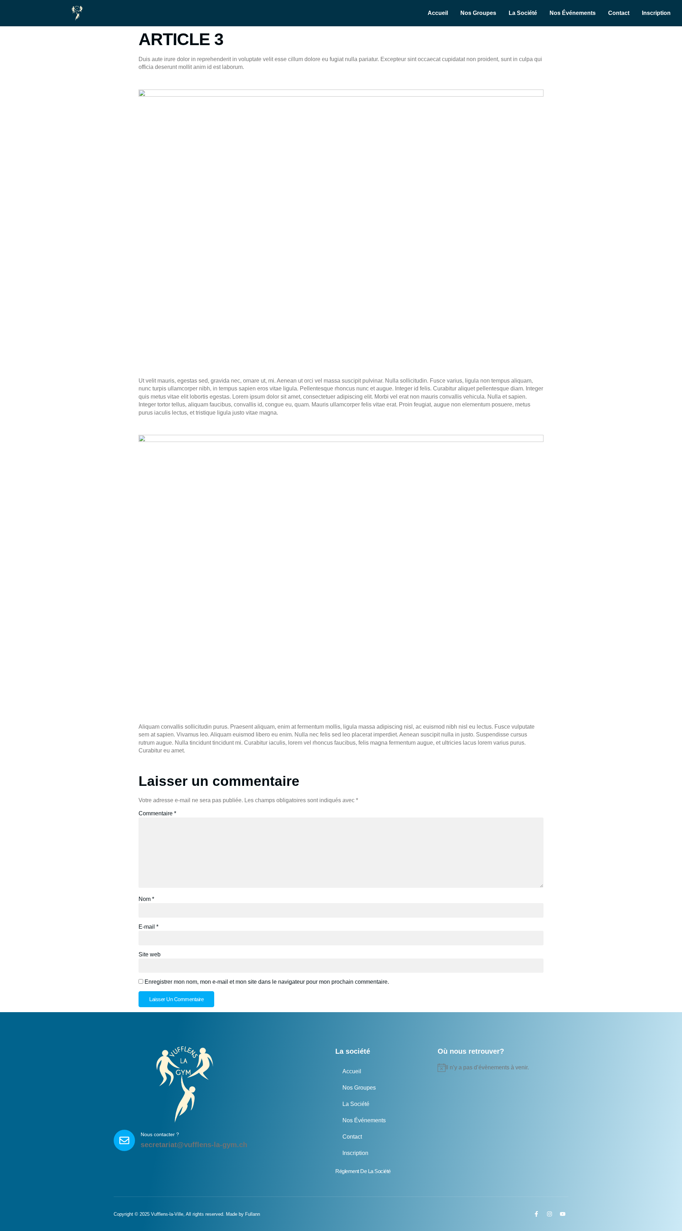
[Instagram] (549, 1214)
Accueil (438, 13)
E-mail (148, 927)
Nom (146, 899)
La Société (523, 13)
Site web (150, 954)
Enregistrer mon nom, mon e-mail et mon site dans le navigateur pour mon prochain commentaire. (267, 982)
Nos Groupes (478, 13)
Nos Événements (573, 13)
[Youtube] (562, 1214)
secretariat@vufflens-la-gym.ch (194, 1145)
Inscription (656, 13)
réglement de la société (363, 1171)
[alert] (500, 1067)
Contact (618, 13)
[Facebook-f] (536, 1214)
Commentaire (157, 813)
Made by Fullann (243, 1214)
